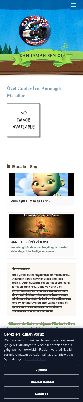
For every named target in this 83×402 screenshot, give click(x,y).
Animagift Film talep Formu (30, 200)
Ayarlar (41, 370)
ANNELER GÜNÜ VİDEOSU (30, 242)
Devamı (41, 184)
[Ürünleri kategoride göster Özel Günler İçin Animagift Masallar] (24, 120)
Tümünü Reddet (41, 382)
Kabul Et (41, 394)
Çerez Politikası (35, 359)
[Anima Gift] (41, 33)
